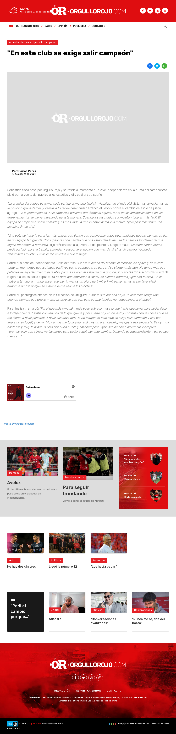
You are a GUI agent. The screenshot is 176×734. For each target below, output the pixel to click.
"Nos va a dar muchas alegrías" (134, 461)
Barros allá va (132, 479)
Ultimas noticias (27, 26)
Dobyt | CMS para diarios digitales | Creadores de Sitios (143, 724)
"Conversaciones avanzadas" (103, 621)
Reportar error (88, 690)
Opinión (63, 26)
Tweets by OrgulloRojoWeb (18, 423)
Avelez (14, 482)
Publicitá (79, 26)
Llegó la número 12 (63, 566)
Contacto (98, 26)
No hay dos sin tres (21, 566)
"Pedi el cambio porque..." (20, 611)
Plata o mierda (132, 497)
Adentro (55, 619)
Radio (48, 26)
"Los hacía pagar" (104, 566)
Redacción (62, 690)
